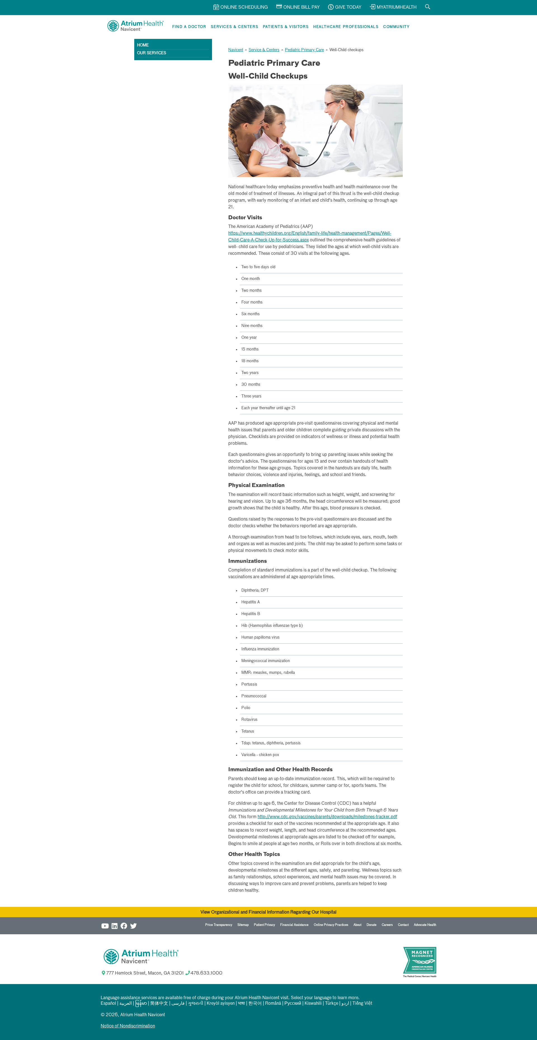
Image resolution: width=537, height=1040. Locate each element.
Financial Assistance (294, 924)
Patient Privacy (264, 924)
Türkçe (331, 1003)
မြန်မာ (141, 1003)
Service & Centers (264, 50)
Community (396, 27)
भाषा (241, 1003)
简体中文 (159, 1003)
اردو (345, 1003)
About (357, 924)
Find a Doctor (189, 27)
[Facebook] (124, 925)
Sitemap (243, 924)
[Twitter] (133, 925)
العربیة (125, 1003)
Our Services (151, 53)
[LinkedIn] (114, 925)
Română (273, 1003)
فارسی (178, 1003)
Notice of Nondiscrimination (128, 1026)
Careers (387, 924)
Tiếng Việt (362, 1003)
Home (143, 45)
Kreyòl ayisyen (221, 1003)
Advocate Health (425, 924)
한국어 (255, 1003)
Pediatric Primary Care (304, 50)
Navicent (235, 50)
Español (108, 1003)
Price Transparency (218, 924)
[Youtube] (105, 925)
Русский (292, 1003)
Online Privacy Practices (331, 924)
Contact (403, 924)
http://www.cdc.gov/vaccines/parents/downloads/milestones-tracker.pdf (327, 817)
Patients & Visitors (285, 27)
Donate (371, 924)
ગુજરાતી (195, 1003)
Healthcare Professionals (345, 27)
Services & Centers (234, 27)
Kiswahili (313, 1003)
